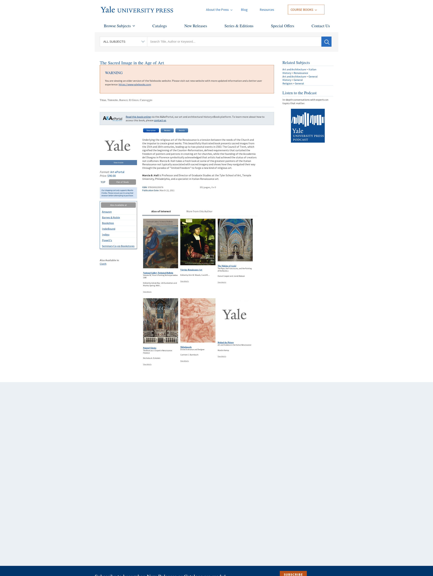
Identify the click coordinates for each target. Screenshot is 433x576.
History (286, 73)
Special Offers (282, 25)
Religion (287, 83)
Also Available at (118, 205)
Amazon (107, 211)
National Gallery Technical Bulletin (158, 272)
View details (147, 292)
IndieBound (108, 228)
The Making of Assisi (227, 265)
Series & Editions (238, 25)
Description (151, 130)
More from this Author (199, 211)
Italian (312, 69)
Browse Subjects (117, 25)
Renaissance (301, 73)
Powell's (107, 240)
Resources (267, 9)
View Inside (118, 162)
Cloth (103, 263)
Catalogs (159, 25)
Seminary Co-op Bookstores (118, 246)
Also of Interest (161, 211)
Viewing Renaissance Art (191, 269)
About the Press (217, 9)
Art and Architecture (294, 69)
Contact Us (321, 25)
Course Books (302, 9)
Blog (244, 9)
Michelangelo (186, 347)
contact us (160, 120)
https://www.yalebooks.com (135, 84)
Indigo (105, 234)
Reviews (167, 130)
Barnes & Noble (111, 217)
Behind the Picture (226, 342)
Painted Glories (149, 347)
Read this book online (138, 116)
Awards (182, 130)
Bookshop (108, 223)
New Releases (195, 25)
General (313, 76)
